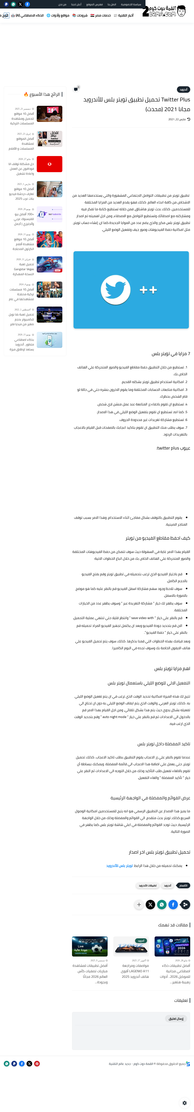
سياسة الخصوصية (131, 4)
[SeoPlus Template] (188, 1063)
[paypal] (6, 4)
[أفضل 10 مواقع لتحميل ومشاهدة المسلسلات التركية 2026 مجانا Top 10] (49, 114)
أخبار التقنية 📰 (123, 15)
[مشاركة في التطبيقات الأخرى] (139, 904)
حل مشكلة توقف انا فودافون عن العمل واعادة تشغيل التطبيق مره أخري (21, 169)
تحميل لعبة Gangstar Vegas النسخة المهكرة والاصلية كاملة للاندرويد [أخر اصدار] (21, 269)
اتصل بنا (112, 4)
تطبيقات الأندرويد (147, 885)
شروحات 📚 (80, 15)
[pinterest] (37, 1063)
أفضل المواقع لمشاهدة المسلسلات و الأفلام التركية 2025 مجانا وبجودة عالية (21, 143)
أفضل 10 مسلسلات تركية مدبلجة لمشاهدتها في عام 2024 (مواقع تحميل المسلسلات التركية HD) (21, 294)
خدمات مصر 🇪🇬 (100, 15)
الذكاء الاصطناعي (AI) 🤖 (27, 15)
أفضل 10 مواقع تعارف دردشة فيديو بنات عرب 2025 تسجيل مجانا (21, 194)
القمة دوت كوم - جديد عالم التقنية (131, 1063)
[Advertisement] (97, 56)
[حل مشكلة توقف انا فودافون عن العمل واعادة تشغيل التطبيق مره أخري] (49, 164)
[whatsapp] (13, 4)
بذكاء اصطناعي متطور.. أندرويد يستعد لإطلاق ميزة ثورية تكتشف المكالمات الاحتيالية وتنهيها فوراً (21, 344)
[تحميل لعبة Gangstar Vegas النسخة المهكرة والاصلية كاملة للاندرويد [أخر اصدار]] (49, 264)
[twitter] (20, 4)
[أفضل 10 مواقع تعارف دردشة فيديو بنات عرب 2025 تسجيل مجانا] (49, 189)
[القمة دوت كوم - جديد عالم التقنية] (164, 11)
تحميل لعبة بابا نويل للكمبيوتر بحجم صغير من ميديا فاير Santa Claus (21, 319)
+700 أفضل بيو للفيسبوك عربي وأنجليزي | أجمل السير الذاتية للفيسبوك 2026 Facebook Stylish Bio (21, 219)
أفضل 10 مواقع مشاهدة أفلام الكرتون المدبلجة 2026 (23, 244)
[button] (173, 904)
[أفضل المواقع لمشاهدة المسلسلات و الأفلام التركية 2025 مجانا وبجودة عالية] (49, 139)
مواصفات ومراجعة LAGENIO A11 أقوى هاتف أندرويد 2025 (135, 971)
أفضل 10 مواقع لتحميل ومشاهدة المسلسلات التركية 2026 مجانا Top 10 (22, 118)
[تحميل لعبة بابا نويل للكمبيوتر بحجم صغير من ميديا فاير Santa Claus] (49, 315)
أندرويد (183, 89)
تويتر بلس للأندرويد (119, 865)
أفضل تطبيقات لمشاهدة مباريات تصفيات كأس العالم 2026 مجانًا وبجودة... (90, 974)
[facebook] (27, 4)
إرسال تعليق (176, 1018)
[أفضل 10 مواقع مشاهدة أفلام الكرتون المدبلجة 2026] (49, 239)
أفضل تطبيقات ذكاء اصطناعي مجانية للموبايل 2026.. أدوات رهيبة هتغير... (175, 974)
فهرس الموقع (94, 4)
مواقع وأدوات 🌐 (57, 15)
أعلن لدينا (76, 4)
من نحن (62, 4)
